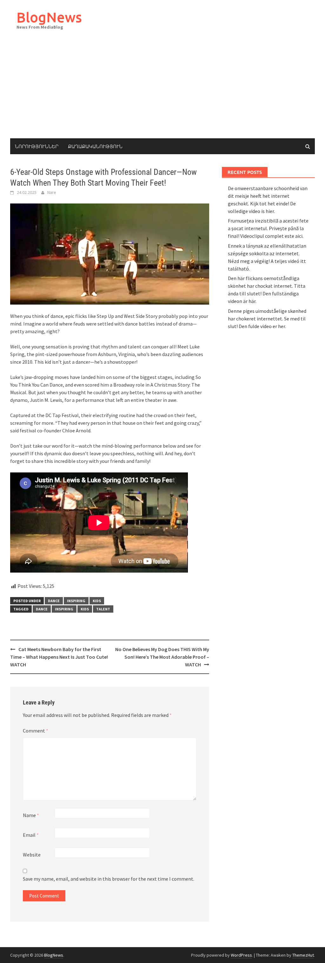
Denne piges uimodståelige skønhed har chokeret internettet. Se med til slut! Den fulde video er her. (267, 318)
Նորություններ (36, 146)
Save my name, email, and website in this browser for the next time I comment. (108, 879)
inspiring (76, 600)
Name (31, 815)
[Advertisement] (162, 90)
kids (97, 600)
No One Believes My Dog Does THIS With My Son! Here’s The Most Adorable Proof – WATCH (162, 657)
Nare (51, 192)
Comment (35, 730)
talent (103, 609)
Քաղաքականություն (95, 146)
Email (31, 835)
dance (54, 600)
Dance (42, 609)
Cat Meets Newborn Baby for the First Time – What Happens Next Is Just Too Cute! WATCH (59, 657)
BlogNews (49, 17)
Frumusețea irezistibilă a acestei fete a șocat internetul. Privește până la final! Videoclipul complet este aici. (268, 228)
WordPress (241, 955)
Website (32, 854)
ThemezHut (303, 955)
